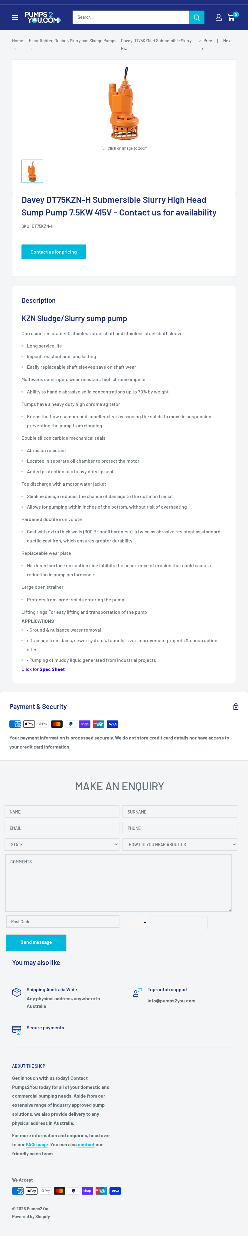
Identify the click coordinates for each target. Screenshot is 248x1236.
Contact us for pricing (54, 251)
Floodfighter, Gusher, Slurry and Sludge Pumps (72, 40)
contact (86, 1144)
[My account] (219, 17)
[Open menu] (15, 17)
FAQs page (37, 1144)
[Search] (196, 17)
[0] (231, 17)
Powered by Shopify (31, 1216)
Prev (208, 40)
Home (17, 40)
